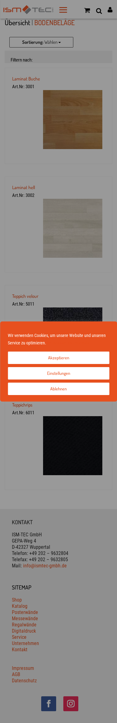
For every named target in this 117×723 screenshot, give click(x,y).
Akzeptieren (58, 357)
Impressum (57, 342)
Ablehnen (58, 388)
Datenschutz (78, 342)
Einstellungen (58, 373)
